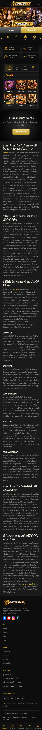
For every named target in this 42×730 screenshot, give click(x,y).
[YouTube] (8, 618)
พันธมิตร (6, 659)
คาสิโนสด (6, 633)
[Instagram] (13, 618)
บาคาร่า (6, 153)
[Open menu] (39, 4)
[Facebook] (4, 618)
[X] (17, 618)
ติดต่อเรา (6, 656)
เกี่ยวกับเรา (7, 652)
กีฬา (4, 636)
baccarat (16, 289)
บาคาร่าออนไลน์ (29, 584)
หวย (4, 640)
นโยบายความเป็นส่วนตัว (12, 682)
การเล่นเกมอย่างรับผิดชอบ (12, 686)
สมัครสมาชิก (31, 30)
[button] (9, 86)
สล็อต (5, 629)
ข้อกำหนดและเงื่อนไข (11, 679)
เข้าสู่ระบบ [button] (10, 30)
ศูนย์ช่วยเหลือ (8, 675)
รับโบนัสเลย (21, 132)
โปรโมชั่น (6, 663)
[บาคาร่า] (21, 17)
